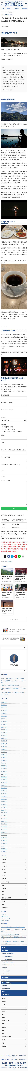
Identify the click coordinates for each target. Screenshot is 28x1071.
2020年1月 (4, 835)
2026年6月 (4, 707)
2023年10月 (4, 768)
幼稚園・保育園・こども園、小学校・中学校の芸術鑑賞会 (14, 5)
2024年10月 (4, 746)
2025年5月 (4, 732)
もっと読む (15, 620)
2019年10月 (4, 838)
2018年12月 (4, 846)
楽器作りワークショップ (8, 965)
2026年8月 (4, 702)
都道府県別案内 (6, 988)
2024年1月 (4, 763)
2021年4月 (4, 826)
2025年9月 (4, 724)
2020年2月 (4, 832)
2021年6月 (4, 821)
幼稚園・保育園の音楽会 (8, 953)
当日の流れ (5, 980)
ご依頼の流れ (16, 8)
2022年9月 (4, 796)
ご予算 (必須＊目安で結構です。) (10, 465)
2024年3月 (4, 760)
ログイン (3, 914)
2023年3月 (4, 785)
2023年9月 (4, 771)
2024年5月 (4, 755)
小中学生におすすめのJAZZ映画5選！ (11, 685)
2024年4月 (4, 757)
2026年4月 (4, 713)
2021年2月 (4, 829)
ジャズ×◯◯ (7, 971)
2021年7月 (4, 818)
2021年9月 (4, 815)
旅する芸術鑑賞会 (8, 561)
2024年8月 (4, 749)
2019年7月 (4, 840)
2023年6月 (4, 777)
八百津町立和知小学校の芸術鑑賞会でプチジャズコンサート (13, 689)
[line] (19, 556)
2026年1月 (4, 719)
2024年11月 (4, 743)
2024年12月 (4, 741)
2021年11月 (4, 813)
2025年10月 (4, 721)
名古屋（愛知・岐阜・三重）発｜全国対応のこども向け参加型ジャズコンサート (14, 1060)
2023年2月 (4, 788)
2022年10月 (4, 793)
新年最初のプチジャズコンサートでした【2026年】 (7, 594)
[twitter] (5, 556)
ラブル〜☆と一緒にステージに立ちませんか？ (13, 678)
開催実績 (5, 986)
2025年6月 (4, 730)
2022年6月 (4, 799)
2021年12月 (4, 810)
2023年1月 (4, 790)
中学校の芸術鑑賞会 (7, 959)
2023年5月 (4, 779)
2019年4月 (4, 843)
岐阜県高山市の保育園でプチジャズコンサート (7, 578)
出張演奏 (5, 967)
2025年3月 (4, 738)
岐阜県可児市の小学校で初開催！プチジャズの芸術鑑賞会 (20, 578)
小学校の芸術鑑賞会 (7, 956)
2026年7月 (4, 705)
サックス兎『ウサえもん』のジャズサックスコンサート (13, 681)
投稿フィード (4, 916)
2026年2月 (4, 716)
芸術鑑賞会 (9, 8)
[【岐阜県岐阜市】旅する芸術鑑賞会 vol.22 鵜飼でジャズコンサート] (12, 556)
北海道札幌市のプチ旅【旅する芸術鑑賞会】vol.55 (7, 610)
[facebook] (8, 556)
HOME (3, 8)
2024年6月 (4, 752)
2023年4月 (4, 782)
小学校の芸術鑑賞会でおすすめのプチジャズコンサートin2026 (13, 693)
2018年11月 (4, 849)
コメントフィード (5, 918)
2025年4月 (4, 735)
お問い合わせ (5, 994)
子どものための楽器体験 (8, 962)
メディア (6, 974)
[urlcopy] (23, 556)
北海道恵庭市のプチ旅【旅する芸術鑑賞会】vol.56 (20, 594)
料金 (3, 991)
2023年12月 (4, 766)
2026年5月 (4, 710)
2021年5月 (4, 824)
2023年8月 (4, 774)
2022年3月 (4, 804)
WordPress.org (5, 920)
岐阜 (3, 561)
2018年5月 (4, 851)
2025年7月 (4, 727)
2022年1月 (4, 807)
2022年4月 (4, 802)
